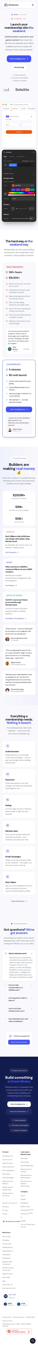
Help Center (6, 1277)
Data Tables (6, 1174)
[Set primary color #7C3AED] (18, 189)
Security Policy (7, 1321)
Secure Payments (8, 1167)
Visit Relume (9, 585)
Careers (23, 1199)
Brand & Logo (25, 1206)
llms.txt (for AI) (7, 1285)
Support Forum (7, 1274)
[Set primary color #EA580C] (28, 189)
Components (6, 1244)
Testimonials (25, 1162)
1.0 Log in (5, 1210)
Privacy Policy (7, 1317)
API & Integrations (8, 1170)
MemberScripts (7, 1247)
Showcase (24, 1158)
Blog (3, 1281)
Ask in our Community (19, 1042)
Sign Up (7, 108)
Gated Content (7, 1163)
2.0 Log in (5, 1206)
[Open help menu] (33, 1341)
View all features (17, 901)
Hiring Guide (6, 1258)
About (23, 1196)
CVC (20, 124)
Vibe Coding (6, 1236)
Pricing (4, 1214)
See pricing (19, 67)
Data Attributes (7, 1251)
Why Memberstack (27, 1166)
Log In (24, 108)
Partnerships (27, 1210)
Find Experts (6, 1254)
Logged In (33, 108)
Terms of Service (18, 1317)
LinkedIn (23, 1221)
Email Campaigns (8, 1178)
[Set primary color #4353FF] (13, 189)
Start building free (17, 59)
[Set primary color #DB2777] (23, 189)
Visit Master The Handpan (14, 618)
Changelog (24, 1203)
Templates (5, 1240)
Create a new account (9, 1203)
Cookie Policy (30, 1317)
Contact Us (27, 1214)
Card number (9, 119)
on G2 (20, 19)
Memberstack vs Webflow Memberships (26, 1183)
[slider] (21, 193)
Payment (15, 108)
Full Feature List (7, 1156)
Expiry (7, 124)
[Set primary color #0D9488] (32, 189)
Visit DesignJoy (10, 552)
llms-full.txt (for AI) (8, 1288)
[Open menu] (33, 5)
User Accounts (7, 1160)
